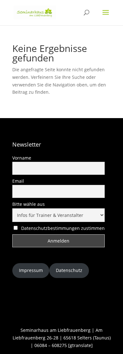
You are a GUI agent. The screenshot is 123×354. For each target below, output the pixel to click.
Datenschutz (69, 270)
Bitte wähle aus (28, 204)
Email (18, 181)
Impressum (31, 270)
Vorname (21, 158)
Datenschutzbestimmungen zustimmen (63, 228)
